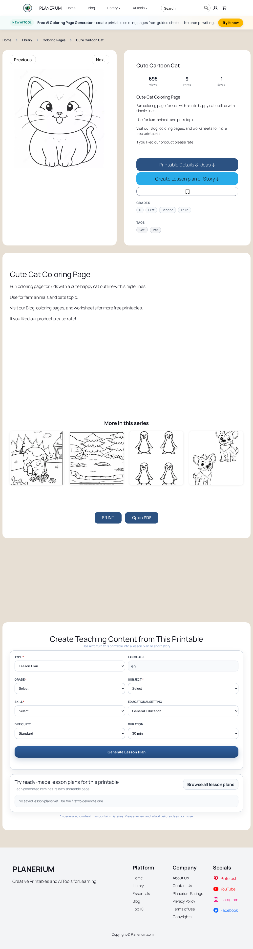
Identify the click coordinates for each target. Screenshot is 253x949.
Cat (142, 230)
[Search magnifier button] (206, 8)
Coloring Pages (54, 40)
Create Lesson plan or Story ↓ (187, 178)
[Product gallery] (59, 118)
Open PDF (141, 517)
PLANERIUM (50, 8)
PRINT (108, 517)
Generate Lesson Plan (126, 752)
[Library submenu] (119, 8)
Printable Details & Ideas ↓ (187, 164)
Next (100, 59)
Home (6, 40)
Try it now (231, 22)
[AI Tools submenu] (146, 8)
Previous (23, 59)
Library (27, 40)
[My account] (215, 8)
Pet (155, 230)
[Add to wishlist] (187, 191)
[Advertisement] (126, 363)
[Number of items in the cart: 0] (224, 7)
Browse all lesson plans (210, 784)
